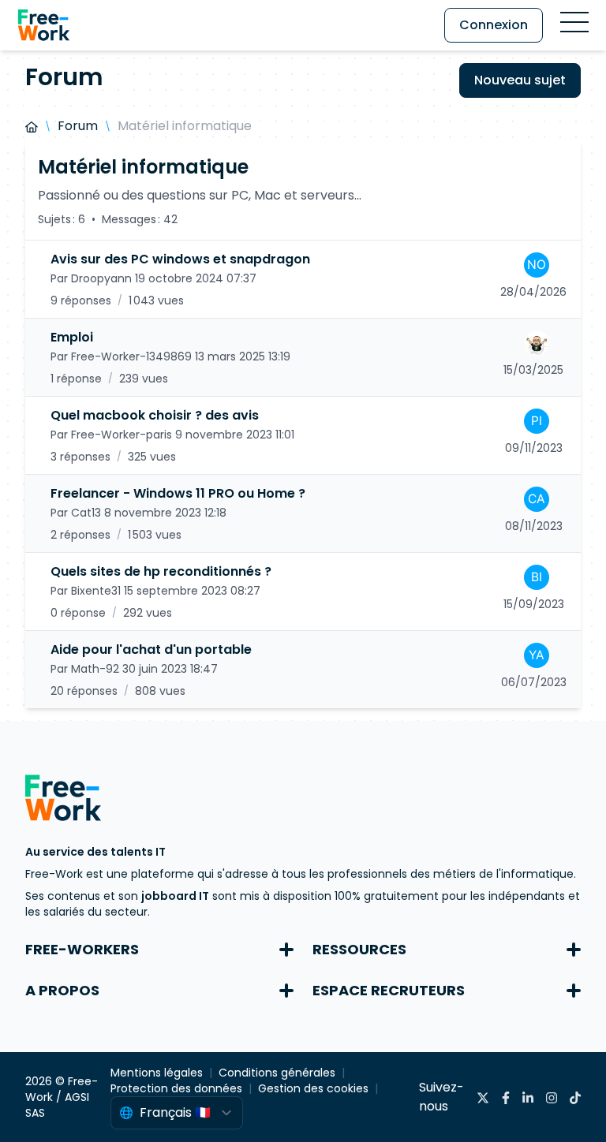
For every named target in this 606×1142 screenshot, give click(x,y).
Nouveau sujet (520, 80)
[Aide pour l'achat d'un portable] (303, 669)
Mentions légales (156, 1072)
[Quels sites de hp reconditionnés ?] (303, 591)
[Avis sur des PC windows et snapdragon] (303, 279)
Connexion (493, 25)
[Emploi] (303, 357)
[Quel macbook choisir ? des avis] (303, 435)
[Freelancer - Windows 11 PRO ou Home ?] (303, 513)
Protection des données (176, 1088)
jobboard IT (175, 896)
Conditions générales (277, 1072)
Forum (78, 126)
